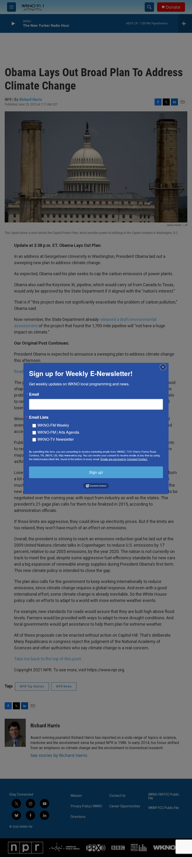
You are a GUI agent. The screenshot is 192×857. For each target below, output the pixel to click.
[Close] (164, 367)
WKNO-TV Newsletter (55, 439)
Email (34, 394)
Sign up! (96, 472)
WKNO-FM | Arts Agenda (58, 432)
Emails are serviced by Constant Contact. (124, 459)
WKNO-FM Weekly (53, 425)
